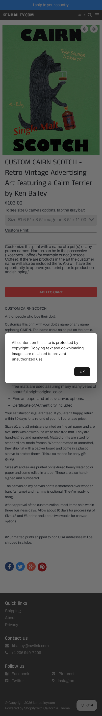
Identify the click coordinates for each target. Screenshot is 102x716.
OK (82, 372)
